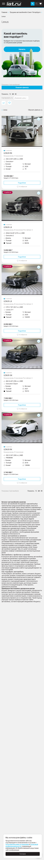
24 (13, 94)
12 (10, 94)
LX (2, 191)
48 (15, 94)
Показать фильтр (22, 87)
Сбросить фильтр (34, 110)
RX (3, 117)
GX (3, 339)
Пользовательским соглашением (17, 844)
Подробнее (22, 183)
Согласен (23, 854)
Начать (22, 49)
